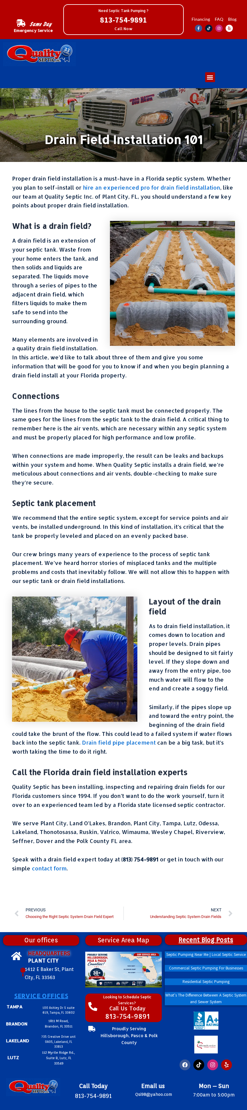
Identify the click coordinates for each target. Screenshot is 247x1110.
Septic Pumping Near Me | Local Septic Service (205, 954)
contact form (49, 868)
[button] (210, 77)
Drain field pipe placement (119, 742)
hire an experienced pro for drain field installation (151, 187)
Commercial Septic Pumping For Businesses (206, 968)
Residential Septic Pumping (205, 981)
